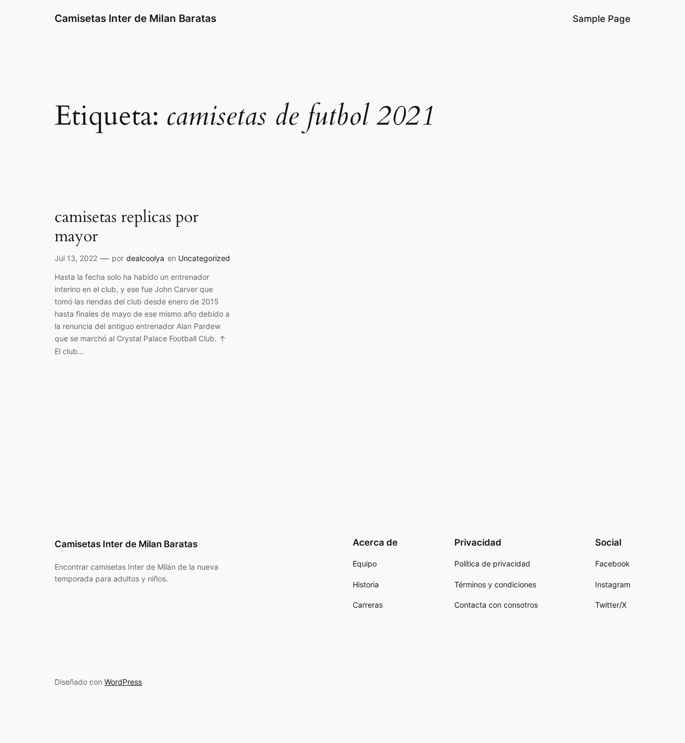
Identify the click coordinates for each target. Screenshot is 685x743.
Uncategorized (204, 258)
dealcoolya (145, 258)
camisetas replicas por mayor (127, 227)
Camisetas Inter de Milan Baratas (135, 18)
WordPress (123, 681)
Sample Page (601, 18)
